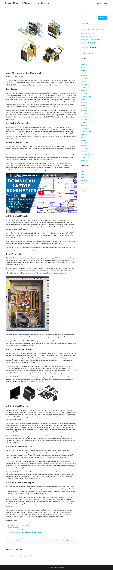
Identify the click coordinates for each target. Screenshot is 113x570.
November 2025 (85, 90)
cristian (23, 76)
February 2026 (85, 82)
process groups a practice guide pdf (91, 39)
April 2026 (84, 76)
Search (83, 15)
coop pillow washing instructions (63, 541)
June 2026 (84, 70)
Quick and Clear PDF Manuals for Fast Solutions (26, 3)
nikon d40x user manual (88, 34)
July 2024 (84, 137)
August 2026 (84, 64)
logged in (17, 556)
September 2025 (86, 96)
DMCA (106, 3)
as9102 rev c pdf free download (18, 525)
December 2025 (85, 87)
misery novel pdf (13, 527)
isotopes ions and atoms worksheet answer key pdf (25, 532)
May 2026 (84, 73)
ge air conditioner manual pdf (18, 541)
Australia (83, 171)
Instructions (84, 180)
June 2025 (84, 105)
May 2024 (84, 143)
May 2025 (84, 108)
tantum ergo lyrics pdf (15, 530)
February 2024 (85, 152)
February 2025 (85, 117)
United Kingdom (85, 192)
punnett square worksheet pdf (90, 42)
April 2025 (84, 111)
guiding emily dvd (86, 36)
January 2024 (85, 154)
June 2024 (84, 140)
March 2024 (84, 149)
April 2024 (84, 146)
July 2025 (84, 102)
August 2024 (84, 134)
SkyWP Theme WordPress (57, 567)
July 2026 (84, 67)
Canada (83, 174)
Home (99, 3)
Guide (82, 177)
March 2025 (84, 114)
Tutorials (83, 189)
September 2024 (86, 131)
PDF (82, 186)
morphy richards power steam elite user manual (92, 30)
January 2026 (85, 84)
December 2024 (85, 122)
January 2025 (85, 119)
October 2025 (85, 93)
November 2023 (85, 160)
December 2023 (85, 157)
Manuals (83, 183)
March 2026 (84, 79)
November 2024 (85, 125)
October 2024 (85, 128)
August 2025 (84, 99)
